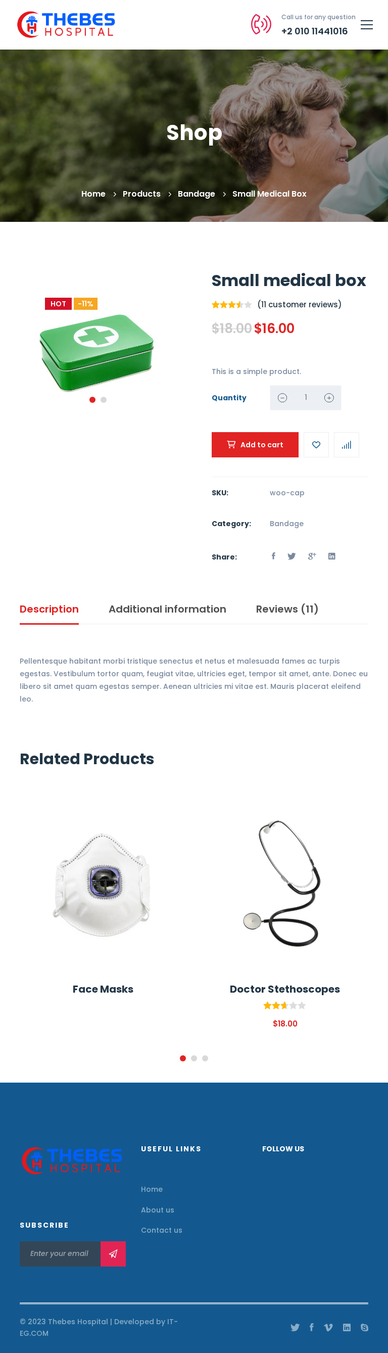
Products (142, 194)
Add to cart (261, 445)
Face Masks (103, 989)
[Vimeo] (328, 1327)
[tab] (49, 610)
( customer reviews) (299, 304)
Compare (346, 444)
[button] (92, 400)
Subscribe (113, 1254)
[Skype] (364, 1327)
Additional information (167, 609)
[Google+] (312, 556)
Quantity (229, 398)
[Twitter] (291, 556)
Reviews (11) (287, 609)
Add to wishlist (316, 444)
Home (93, 194)
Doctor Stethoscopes (285, 989)
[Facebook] (273, 556)
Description (49, 609)
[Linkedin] (332, 556)
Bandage (196, 194)
